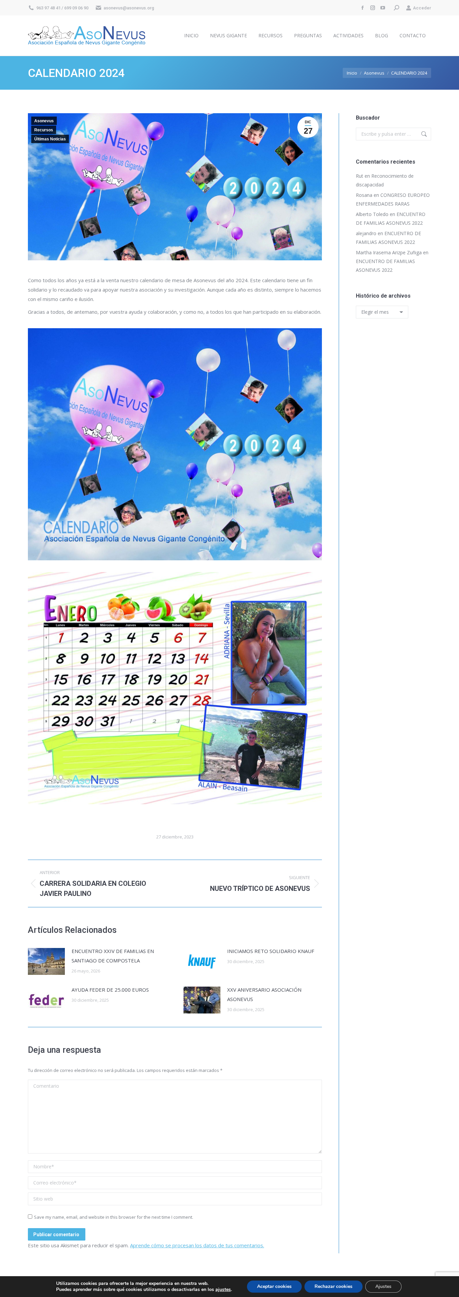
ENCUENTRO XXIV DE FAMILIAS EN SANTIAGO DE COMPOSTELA (113, 956)
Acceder (422, 7)
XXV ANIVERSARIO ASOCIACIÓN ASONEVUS (264, 994)
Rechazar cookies (333, 1286)
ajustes (223, 1290)
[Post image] (46, 961)
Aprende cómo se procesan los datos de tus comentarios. (197, 1245)
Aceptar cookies (274, 1286)
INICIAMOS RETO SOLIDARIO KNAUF (270, 951)
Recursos (43, 130)
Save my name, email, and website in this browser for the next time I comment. (113, 1217)
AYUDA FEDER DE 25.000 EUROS (110, 989)
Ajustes (383, 1286)
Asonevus (44, 121)
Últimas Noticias (50, 139)
